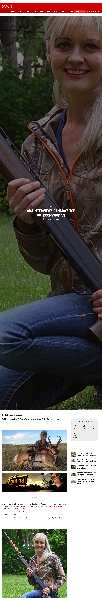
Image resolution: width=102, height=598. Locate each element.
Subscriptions (80, 11)
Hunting (21, 11)
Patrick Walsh (48, 219)
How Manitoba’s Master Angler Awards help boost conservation (86, 460)
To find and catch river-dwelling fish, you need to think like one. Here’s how (86, 481)
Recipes (48, 11)
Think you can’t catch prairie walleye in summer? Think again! (86, 454)
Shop (71, 11)
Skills (28, 11)
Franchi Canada (20, 508)
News (41, 11)
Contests (63, 11)
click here (16, 514)
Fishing (13, 11)
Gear (35, 11)
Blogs (55, 11)
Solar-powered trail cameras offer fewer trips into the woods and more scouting (87, 467)
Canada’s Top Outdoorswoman (55, 506)
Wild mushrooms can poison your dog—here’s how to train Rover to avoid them (86, 474)
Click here (50, 504)
